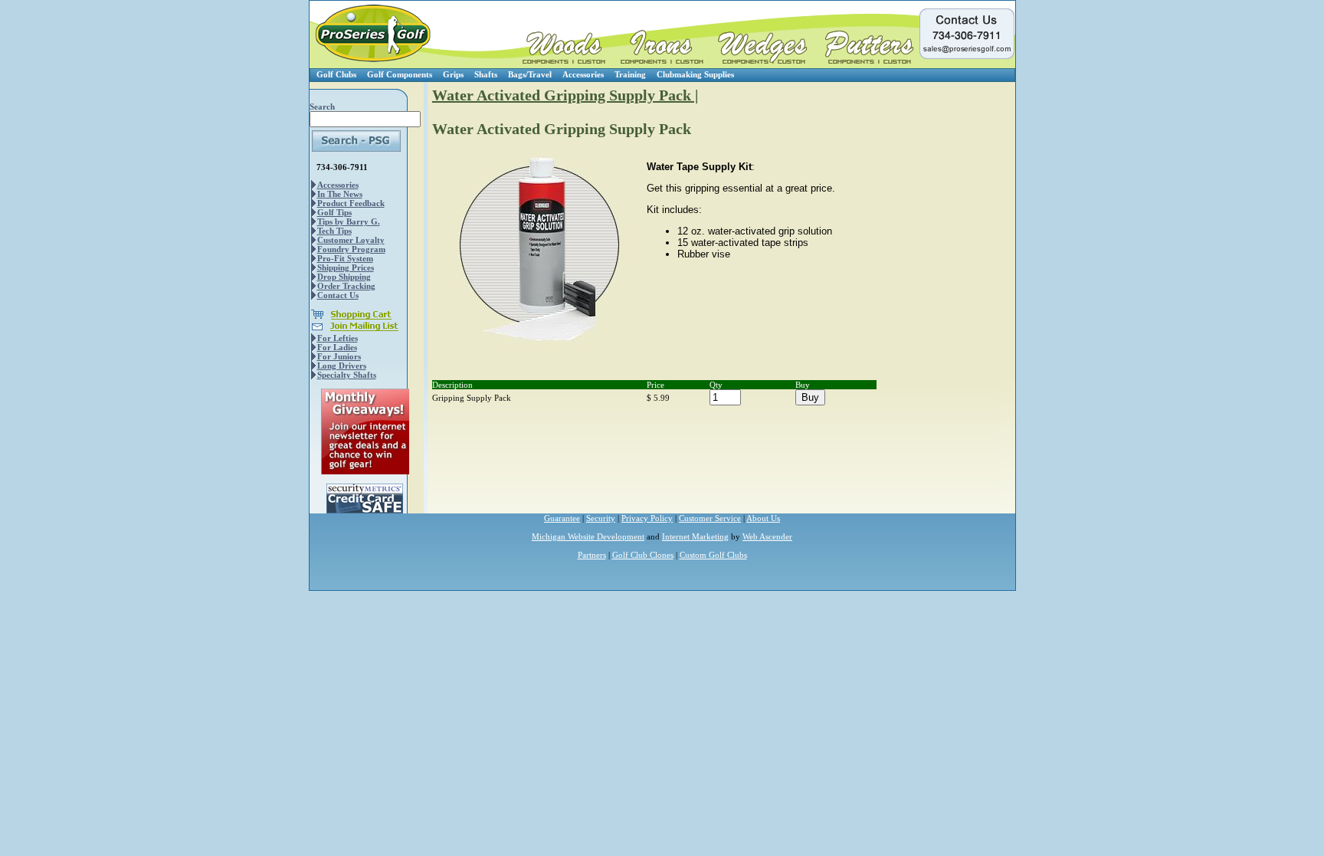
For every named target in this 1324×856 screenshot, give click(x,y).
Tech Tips (334, 230)
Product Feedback (351, 203)
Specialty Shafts (346, 374)
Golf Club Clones (642, 554)
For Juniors (339, 356)
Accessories (583, 74)
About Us (763, 518)
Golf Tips (334, 212)
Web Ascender (767, 536)
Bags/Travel (530, 74)
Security (600, 518)
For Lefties (337, 338)
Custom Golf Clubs (713, 554)
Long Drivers (341, 365)
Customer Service (710, 518)
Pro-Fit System (345, 258)
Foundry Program (351, 249)
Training (630, 74)
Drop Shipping (344, 276)
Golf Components (399, 74)
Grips (453, 74)
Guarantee (562, 518)
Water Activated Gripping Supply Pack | (565, 95)
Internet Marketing (695, 536)
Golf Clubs (336, 74)
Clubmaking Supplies (695, 74)
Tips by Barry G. (348, 221)
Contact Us (338, 295)
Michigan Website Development (588, 536)
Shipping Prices (345, 267)
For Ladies (337, 347)
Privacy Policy (647, 518)
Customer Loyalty (351, 239)
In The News (339, 193)
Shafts (485, 74)
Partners (592, 554)
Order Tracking (346, 285)
